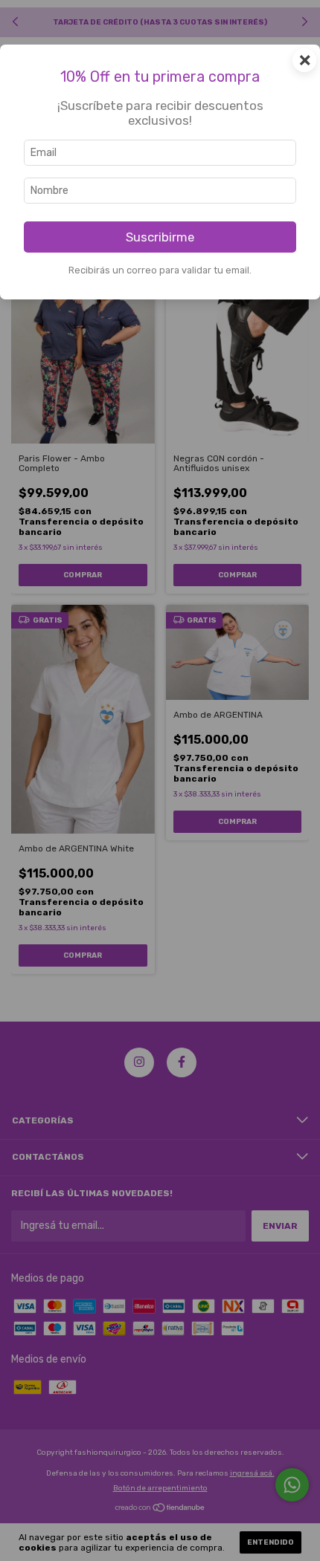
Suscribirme (160, 237)
